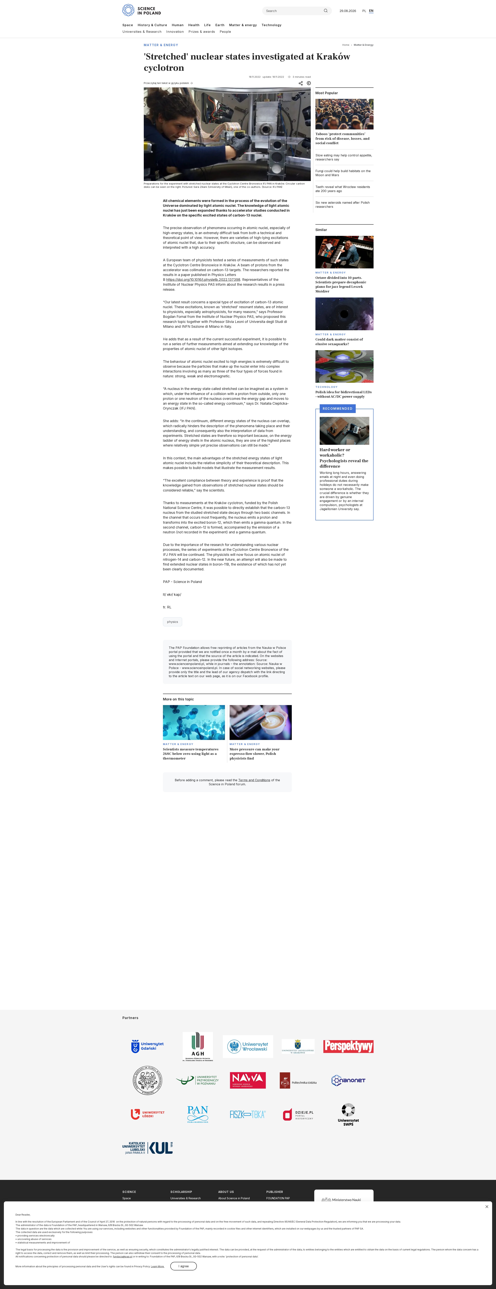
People (225, 32)
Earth (220, 25)
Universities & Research (142, 32)
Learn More (157, 1266)
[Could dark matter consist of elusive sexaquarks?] (344, 321)
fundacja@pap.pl (122, 1256)
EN (371, 11)
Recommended (338, 408)
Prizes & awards (202, 32)
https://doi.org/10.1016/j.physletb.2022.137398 (203, 280)
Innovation (175, 32)
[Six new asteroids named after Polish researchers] (344, 204)
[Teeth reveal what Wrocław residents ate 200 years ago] (344, 189)
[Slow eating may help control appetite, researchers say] (344, 157)
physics (172, 622)
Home (345, 44)
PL (364, 11)
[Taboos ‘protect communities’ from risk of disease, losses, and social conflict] (344, 123)
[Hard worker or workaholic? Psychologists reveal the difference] (344, 464)
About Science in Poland (234, 1198)
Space (127, 25)
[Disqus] (227, 850)
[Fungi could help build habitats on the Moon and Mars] (344, 173)
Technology (272, 25)
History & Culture (152, 25)
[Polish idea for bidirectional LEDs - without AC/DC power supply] (344, 374)
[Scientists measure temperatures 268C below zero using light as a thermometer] (194, 734)
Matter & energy (243, 25)
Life (207, 25)
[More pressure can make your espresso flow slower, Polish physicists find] (261, 734)
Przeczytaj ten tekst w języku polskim (166, 82)
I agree (183, 1266)
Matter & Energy (161, 45)
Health (194, 25)
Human (178, 25)
